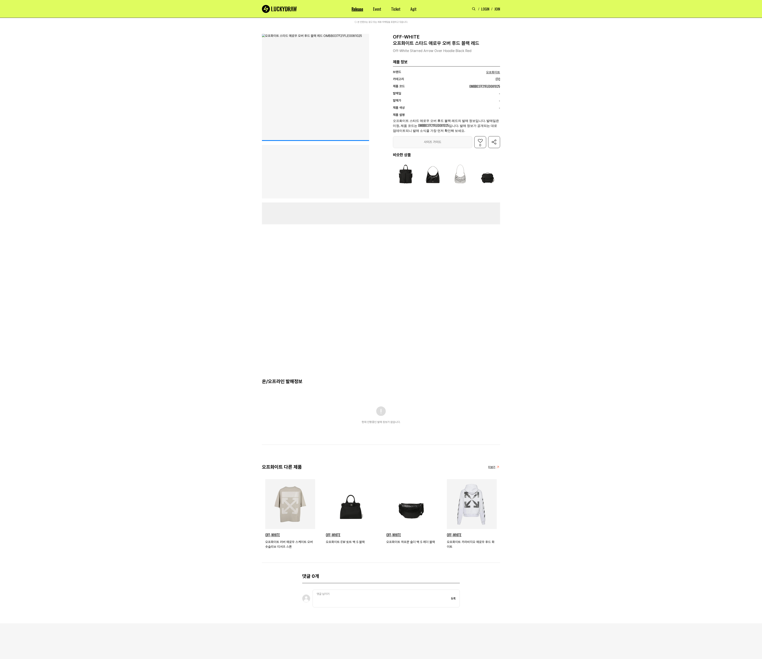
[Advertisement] (381, 213)
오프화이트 (493, 72)
